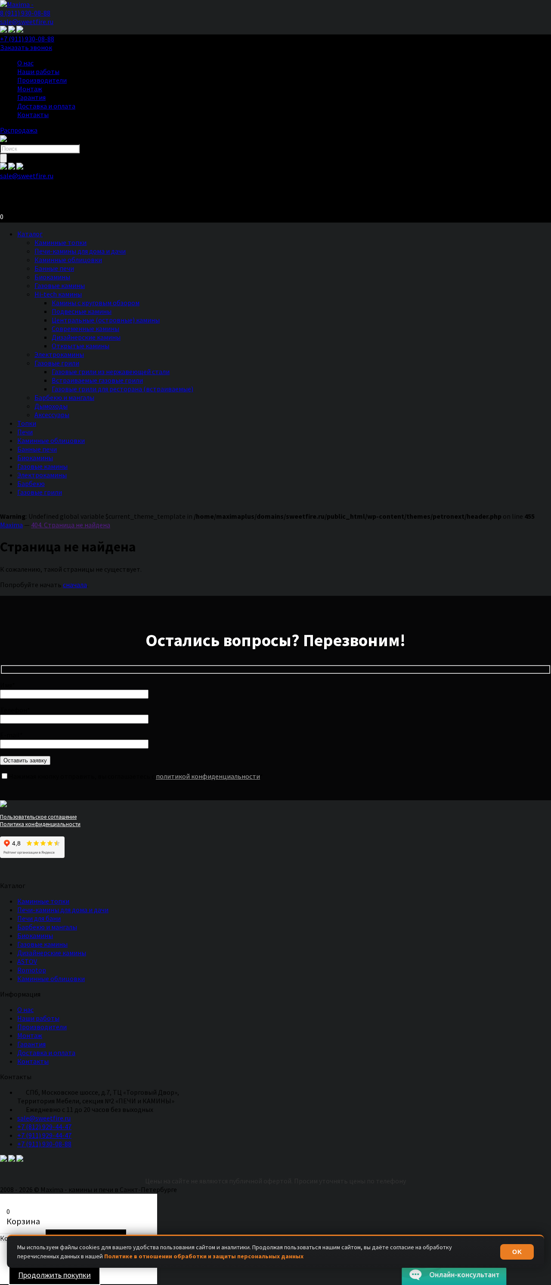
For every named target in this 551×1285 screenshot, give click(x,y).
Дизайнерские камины (86, 337)
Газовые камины (59, 285)
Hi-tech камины (58, 294)
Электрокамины (59, 354)
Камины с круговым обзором (95, 302)
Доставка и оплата (46, 106)
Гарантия (31, 97)
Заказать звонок (26, 47)
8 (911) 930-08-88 (25, 13)
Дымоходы (51, 406)
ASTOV (27, 961)
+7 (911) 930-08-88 (27, 38)
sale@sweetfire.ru (26, 21)
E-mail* (11, 735)
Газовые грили (56, 363)
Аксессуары (51, 414)
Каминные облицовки (68, 259)
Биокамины (52, 276)
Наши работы (38, 71)
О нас (25, 63)
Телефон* (15, 710)
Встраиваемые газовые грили (97, 380)
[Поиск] (3, 158)
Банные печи (54, 268)
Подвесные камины (81, 311)
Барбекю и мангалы (64, 397)
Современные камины (85, 328)
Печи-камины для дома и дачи (80, 251)
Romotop (31, 970)
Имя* (7, 685)
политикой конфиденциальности (208, 776)
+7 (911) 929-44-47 (44, 1135)
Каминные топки (60, 242)
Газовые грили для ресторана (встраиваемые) (122, 388)
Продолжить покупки (54, 1275)
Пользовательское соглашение (38, 817)
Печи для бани (39, 918)
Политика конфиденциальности (40, 824)
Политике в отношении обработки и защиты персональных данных (203, 1256)
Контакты (33, 114)
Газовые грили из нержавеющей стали (111, 371)
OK (517, 1251)
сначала (75, 584)
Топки (26, 423)
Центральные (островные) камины (106, 320)
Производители (42, 80)
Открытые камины (80, 345)
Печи (25, 431)
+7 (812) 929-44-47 (44, 1126)
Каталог (30, 233)
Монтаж (29, 88)
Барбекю (31, 483)
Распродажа (18, 130)
